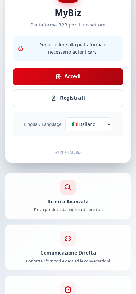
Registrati (72, 97)
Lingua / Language (43, 124)
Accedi (73, 76)
